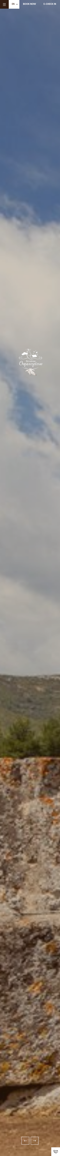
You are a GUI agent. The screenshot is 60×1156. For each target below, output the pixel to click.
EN (13, 4)
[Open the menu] (4, 4)
